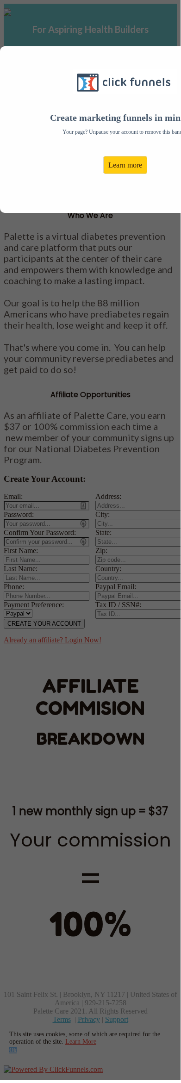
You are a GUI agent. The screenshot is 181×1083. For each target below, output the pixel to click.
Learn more (125, 165)
